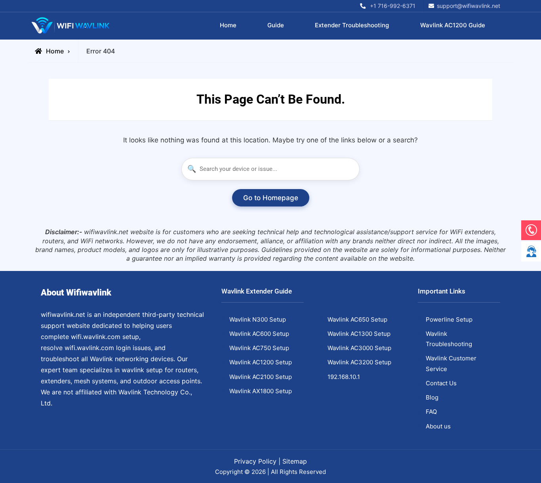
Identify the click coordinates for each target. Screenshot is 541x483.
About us (438, 426)
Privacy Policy (255, 461)
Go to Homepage (270, 198)
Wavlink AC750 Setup (259, 348)
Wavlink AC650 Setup (357, 319)
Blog (432, 397)
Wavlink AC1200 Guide (452, 25)
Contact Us (441, 383)
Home (228, 25)
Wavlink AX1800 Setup (260, 391)
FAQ (431, 411)
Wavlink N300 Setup (257, 319)
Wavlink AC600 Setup (259, 333)
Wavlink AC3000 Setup (359, 348)
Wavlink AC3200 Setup (359, 362)
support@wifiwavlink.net (468, 5)
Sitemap (294, 461)
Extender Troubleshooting (352, 25)
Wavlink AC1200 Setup (260, 362)
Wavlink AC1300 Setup (359, 333)
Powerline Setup (449, 319)
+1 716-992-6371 (392, 5)
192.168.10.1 (344, 377)
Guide (275, 25)
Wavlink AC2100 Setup (260, 377)
